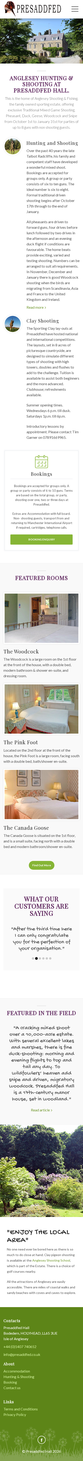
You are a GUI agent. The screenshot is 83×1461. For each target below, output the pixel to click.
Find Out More (41, 865)
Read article (40, 1110)
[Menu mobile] (74, 9)
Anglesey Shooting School (51, 1260)
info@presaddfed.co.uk (21, 1354)
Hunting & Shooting (18, 1376)
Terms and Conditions (20, 1409)
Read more (35, 307)
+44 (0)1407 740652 (19, 1346)
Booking (10, 1382)
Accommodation (16, 1371)
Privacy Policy (14, 1414)
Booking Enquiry (41, 539)
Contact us (12, 1387)
